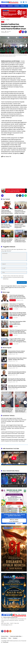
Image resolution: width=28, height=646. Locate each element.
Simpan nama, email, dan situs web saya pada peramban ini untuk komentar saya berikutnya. (13, 277)
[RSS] (10, 631)
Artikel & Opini (5, 207)
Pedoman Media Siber (16, 636)
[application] (14, 480)
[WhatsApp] (25, 195)
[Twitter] (20, 195)
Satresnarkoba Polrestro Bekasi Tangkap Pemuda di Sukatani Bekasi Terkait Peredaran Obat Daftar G (16, 351)
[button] (21, 2)
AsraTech (5, 642)
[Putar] (3, 486)
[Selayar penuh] (25, 486)
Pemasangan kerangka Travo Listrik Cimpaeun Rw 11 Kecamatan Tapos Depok (13, 440)
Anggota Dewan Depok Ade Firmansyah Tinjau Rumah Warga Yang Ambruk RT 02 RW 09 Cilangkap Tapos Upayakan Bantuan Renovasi (13, 421)
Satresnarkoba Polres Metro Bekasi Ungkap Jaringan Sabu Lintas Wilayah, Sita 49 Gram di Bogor (17, 358)
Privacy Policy (4, 636)
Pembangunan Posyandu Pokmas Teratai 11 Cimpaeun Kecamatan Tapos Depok (12, 432)
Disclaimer (4, 638)
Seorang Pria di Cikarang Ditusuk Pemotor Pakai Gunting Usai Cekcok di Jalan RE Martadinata (17, 379)
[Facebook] (17, 195)
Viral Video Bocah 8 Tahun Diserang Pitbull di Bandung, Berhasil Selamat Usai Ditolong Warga (17, 386)
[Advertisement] (14, 173)
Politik (3, 21)
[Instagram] (5, 631)
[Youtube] (7, 631)
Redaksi (15, 638)
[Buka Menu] (23, 2)
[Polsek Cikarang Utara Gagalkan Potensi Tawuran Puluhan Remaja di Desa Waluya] (4, 366)
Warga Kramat (4, 439)
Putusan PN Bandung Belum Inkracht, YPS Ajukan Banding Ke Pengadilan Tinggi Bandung (7, 410)
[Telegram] (23, 195)
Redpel (2, 31)
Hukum (3, 405)
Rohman (3, 418)
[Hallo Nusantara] (10, 2)
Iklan (10, 638)
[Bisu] (22, 486)
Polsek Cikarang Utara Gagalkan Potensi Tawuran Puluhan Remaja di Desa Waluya (17, 365)
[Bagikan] (25, 32)
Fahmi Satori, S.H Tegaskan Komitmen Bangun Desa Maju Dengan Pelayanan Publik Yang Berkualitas (21, 212)
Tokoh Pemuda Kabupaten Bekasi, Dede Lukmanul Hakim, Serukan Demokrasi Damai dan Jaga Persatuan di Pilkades (7, 212)
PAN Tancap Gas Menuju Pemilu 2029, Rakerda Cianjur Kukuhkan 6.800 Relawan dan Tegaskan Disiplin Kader (6, 226)
